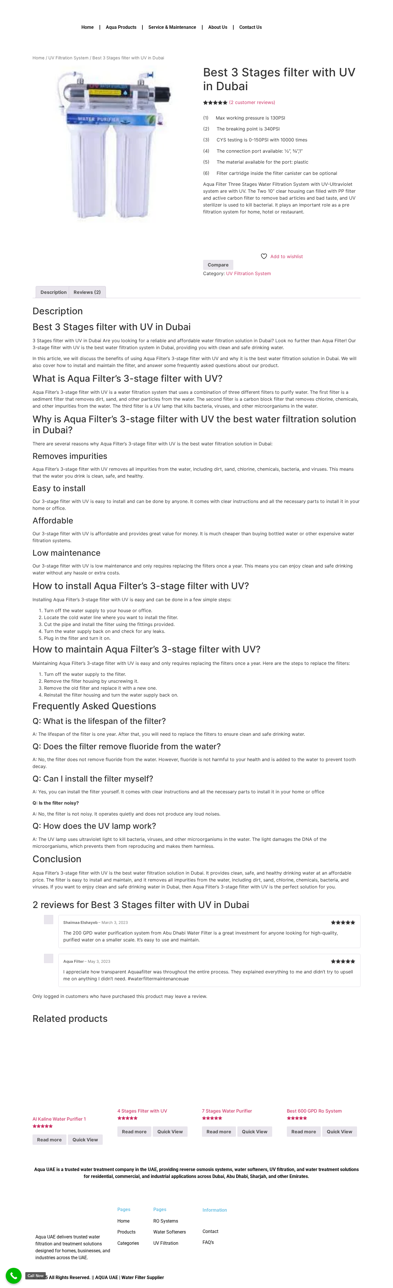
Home (87, 27)
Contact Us (250, 27)
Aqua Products (121, 27)
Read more (49, 1140)
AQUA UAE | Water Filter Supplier (129, 1277)
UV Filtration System (68, 57)
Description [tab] (54, 292)
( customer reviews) (252, 102)
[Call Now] (14, 1276)
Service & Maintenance (172, 27)
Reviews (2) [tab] (87, 292)
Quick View (85, 1140)
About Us (217, 27)
